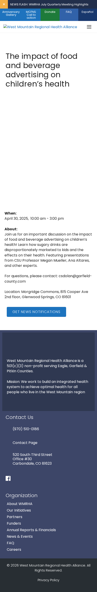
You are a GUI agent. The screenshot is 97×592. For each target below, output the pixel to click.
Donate (50, 12)
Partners (14, 516)
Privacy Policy (48, 580)
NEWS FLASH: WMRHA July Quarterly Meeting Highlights (49, 4)
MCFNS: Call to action (31, 15)
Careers (14, 549)
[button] (36, 312)
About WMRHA (19, 503)
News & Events (20, 536)
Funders (14, 523)
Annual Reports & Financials (31, 530)
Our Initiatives (19, 510)
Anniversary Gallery (11, 13)
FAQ (69, 12)
